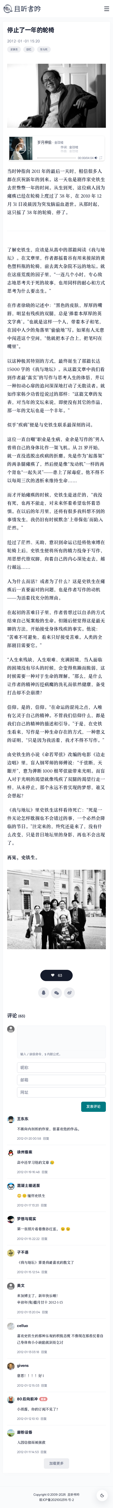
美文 (21, 1285)
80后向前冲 (27, 1399)
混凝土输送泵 (28, 1185)
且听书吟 (73, 1494)
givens (23, 1365)
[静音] (96, 158)
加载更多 (56, 1463)
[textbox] (61, 1038)
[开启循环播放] (100, 158)
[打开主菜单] (106, 8)
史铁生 (14, 49)
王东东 (23, 1119)
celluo (22, 1325)
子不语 (23, 1252)
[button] (21, 148)
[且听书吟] (22, 8)
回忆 (28, 49)
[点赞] (56, 975)
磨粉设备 (24, 1432)
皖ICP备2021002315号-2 (56, 1500)
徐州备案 (24, 1152)
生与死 (43, 49)
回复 (46, 1138)
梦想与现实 (26, 1219)
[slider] (56, 158)
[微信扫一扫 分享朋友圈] (56, 993)
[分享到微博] (69, 992)
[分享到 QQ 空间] (43, 992)
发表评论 (93, 1106)
